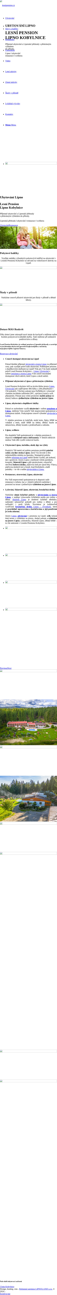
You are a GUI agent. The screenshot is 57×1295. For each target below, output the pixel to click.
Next (9, 668)
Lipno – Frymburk (33, 507)
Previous (3, 668)
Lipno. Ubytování (41, 371)
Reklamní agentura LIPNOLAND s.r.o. (35, 1289)
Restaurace (13, 225)
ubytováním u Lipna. (35, 469)
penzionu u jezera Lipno (21, 374)
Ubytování (4, 225)
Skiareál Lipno (19, 499)
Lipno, (19, 516)
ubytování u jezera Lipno (36, 364)
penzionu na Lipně (19, 457)
